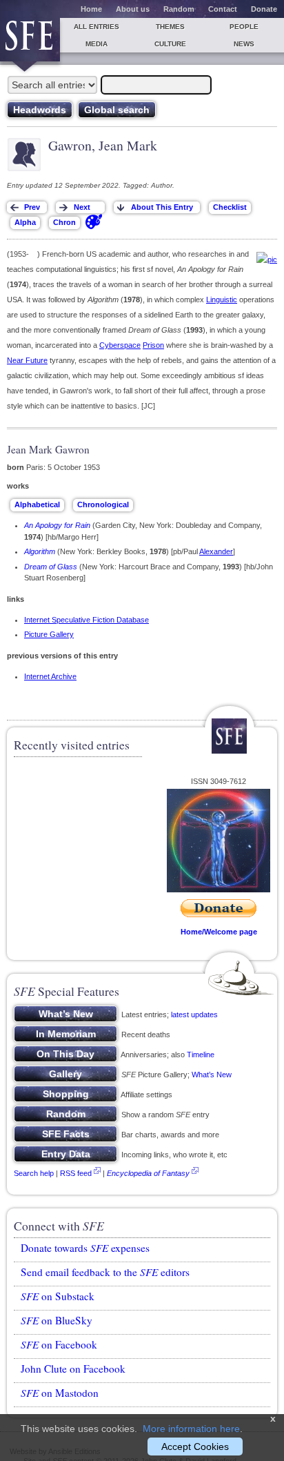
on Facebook (59, 1344)
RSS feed (76, 1173)
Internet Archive (50, 676)
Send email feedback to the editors (105, 1272)
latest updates (194, 1014)
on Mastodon (60, 1393)
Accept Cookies (195, 1446)
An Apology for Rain (57, 525)
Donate (264, 9)
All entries (96, 26)
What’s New (212, 1074)
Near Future (27, 360)
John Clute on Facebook (73, 1368)
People (244, 26)
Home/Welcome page (219, 932)
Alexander (216, 551)
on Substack (57, 1296)
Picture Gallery (49, 634)
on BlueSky (56, 1320)
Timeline (200, 1054)
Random (178, 9)
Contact (222, 9)
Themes (170, 26)
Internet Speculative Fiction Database (86, 620)
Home (91, 9)
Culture (170, 44)
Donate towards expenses (85, 1248)
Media (96, 44)
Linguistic (221, 299)
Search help (34, 1173)
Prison (153, 345)
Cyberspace (120, 345)
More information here (191, 1428)
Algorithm (39, 551)
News (244, 44)
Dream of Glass (50, 566)
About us (133, 9)
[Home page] (30, 39)
